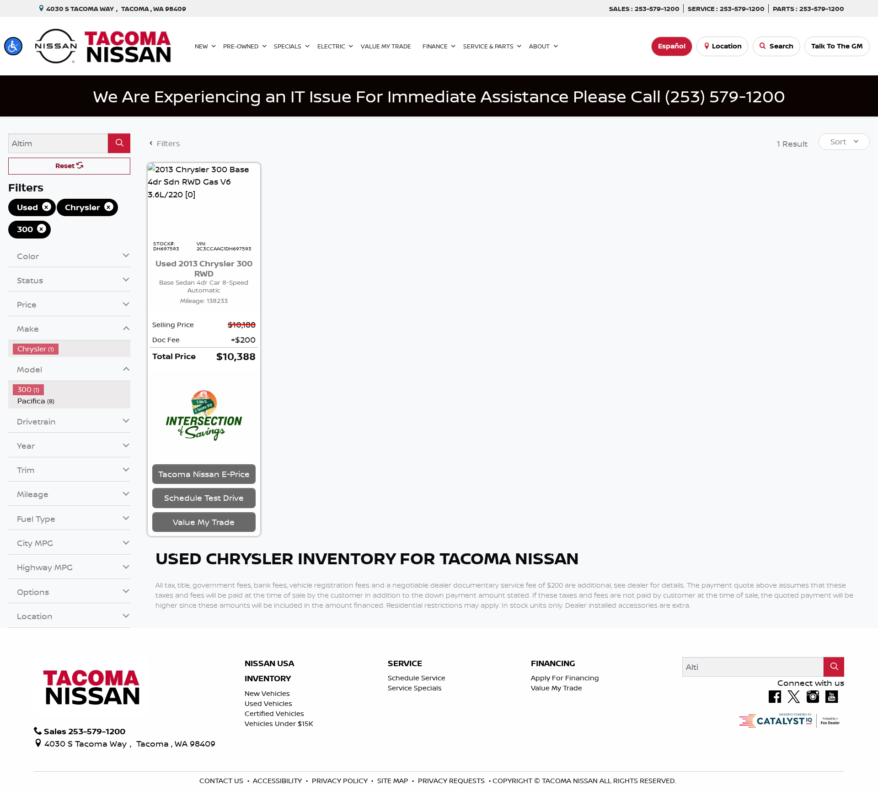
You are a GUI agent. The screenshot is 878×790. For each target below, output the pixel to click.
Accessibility (278, 780)
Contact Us (222, 780)
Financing (553, 663)
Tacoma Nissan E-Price (204, 474)
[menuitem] (72, 349)
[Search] (119, 143)
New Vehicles (267, 693)
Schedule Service (416, 678)
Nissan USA (269, 663)
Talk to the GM (837, 46)
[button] (13, 46)
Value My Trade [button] (204, 522)
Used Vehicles (268, 703)
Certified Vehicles (274, 713)
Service (405, 663)
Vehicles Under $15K (279, 723)
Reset (65, 165)
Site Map (393, 780)
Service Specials (415, 688)
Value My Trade (556, 688)
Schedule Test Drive (204, 498)
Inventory (268, 678)
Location (727, 46)
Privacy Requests (452, 780)
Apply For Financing (565, 678)
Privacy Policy (340, 780)
